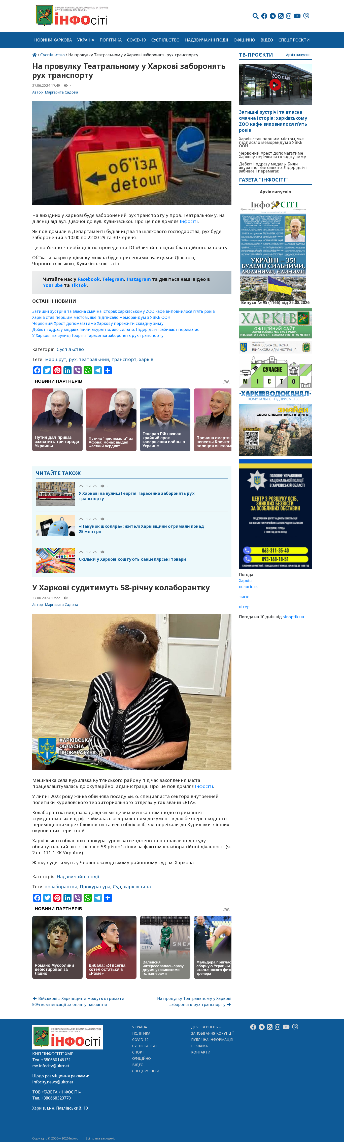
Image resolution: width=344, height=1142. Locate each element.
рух (72, 359)
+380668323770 (56, 1098)
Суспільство (165, 40)
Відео (267, 40)
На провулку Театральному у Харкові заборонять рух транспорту (194, 1001)
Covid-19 (136, 40)
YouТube (53, 285)
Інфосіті (189, 221)
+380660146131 (56, 1060)
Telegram (113, 279)
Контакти (201, 1052)
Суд (117, 887)
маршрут (55, 359)
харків (146, 359)
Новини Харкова (53, 40)
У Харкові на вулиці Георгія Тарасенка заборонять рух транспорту (97, 335)
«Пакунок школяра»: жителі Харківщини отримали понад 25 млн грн (141, 528)
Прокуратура (95, 887)
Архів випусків (298, 55)
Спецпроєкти (294, 40)
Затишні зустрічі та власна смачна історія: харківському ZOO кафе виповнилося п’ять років (123, 311)
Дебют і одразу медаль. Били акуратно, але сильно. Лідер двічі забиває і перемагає (115, 329)
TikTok (79, 285)
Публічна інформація (212, 1039)
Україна (85, 40)
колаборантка (61, 887)
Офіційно (244, 40)
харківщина (137, 887)
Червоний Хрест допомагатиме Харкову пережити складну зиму (97, 323)
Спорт (138, 1052)
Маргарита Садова (61, 92)
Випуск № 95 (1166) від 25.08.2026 (275, 302)
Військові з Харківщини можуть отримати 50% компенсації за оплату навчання (78, 1001)
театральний (94, 359)
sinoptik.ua (293, 617)
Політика (111, 40)
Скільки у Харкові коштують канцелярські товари (132, 559)
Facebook (89, 279)
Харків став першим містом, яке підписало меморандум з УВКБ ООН (101, 317)
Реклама (199, 1045)
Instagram (138, 279)
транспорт (124, 359)
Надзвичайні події (206, 40)
